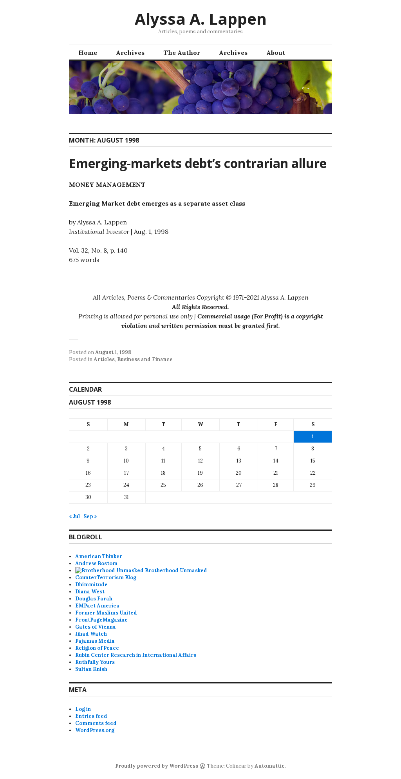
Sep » (90, 516)
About (275, 52)
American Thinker (98, 556)
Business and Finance (145, 359)
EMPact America (97, 605)
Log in (83, 709)
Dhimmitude (91, 584)
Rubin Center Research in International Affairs (135, 655)
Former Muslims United (106, 612)
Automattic (270, 766)
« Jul (74, 516)
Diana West (90, 591)
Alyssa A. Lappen (201, 18)
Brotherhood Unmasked (175, 570)
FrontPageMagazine (101, 619)
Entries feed (91, 716)
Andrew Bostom (96, 563)
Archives (130, 52)
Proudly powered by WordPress (156, 766)
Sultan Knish (91, 669)
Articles (104, 359)
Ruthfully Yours (95, 662)
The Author (181, 52)
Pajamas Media (95, 641)
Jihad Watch (91, 634)
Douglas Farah (93, 598)
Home (87, 52)
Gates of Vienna (95, 627)
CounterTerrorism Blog (105, 577)
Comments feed (96, 723)
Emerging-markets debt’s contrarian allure (198, 163)
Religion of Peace (97, 648)
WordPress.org (94, 730)
